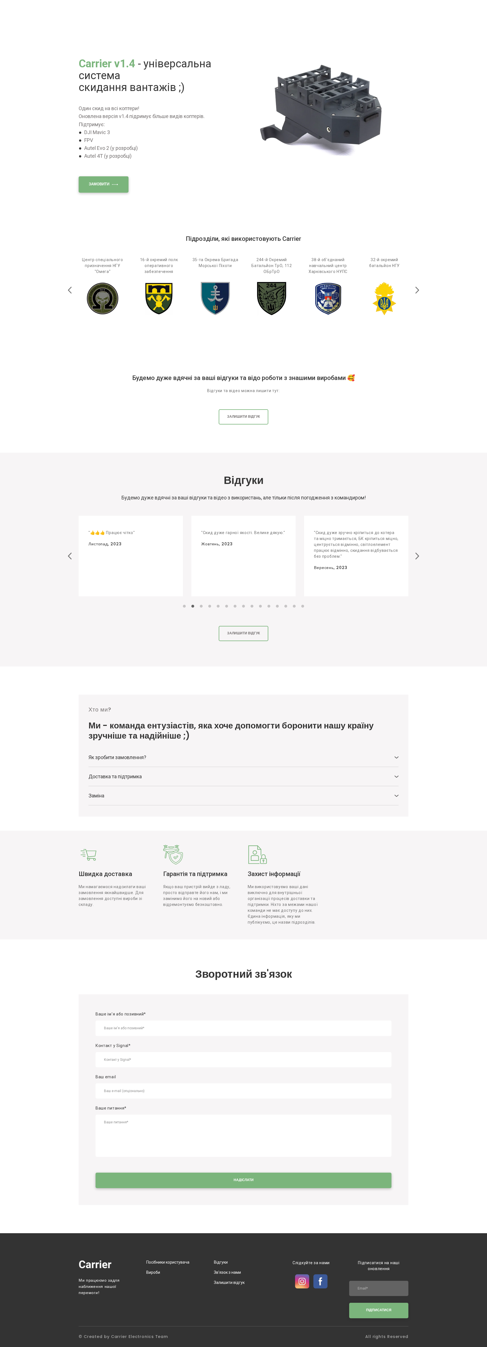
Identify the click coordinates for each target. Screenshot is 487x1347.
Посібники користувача (383, 14)
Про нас (323, 14)
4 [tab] (209, 606)
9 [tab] (252, 606)
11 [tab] (269, 606)
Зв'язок (345, 14)
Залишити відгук (229, 1282)
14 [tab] (294, 606)
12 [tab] (277, 606)
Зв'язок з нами (227, 1272)
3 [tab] (201, 606)
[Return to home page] (95, 1264)
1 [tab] (184, 606)
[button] (104, 184)
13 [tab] (286, 606)
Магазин (279, 14)
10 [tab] (260, 606)
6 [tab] (226, 606)
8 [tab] (243, 606)
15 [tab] (302, 606)
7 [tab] (235, 606)
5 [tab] (218, 606)
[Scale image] (328, 109)
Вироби (153, 1272)
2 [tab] (193, 606)
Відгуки (301, 14)
